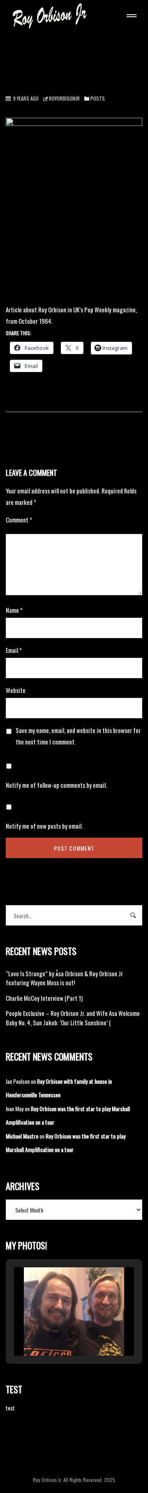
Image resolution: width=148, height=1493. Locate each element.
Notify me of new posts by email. (44, 825)
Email (14, 650)
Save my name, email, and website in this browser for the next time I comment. (78, 736)
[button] (55, 1333)
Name (14, 609)
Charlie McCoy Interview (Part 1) (44, 997)
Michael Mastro (22, 1136)
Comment (19, 519)
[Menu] (129, 16)
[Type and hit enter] (133, 915)
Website (15, 690)
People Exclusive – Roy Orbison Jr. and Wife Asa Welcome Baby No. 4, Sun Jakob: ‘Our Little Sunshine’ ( (73, 1018)
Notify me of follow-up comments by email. (56, 784)
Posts (97, 98)
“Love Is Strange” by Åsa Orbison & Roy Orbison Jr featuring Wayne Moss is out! (64, 978)
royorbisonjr (64, 98)
